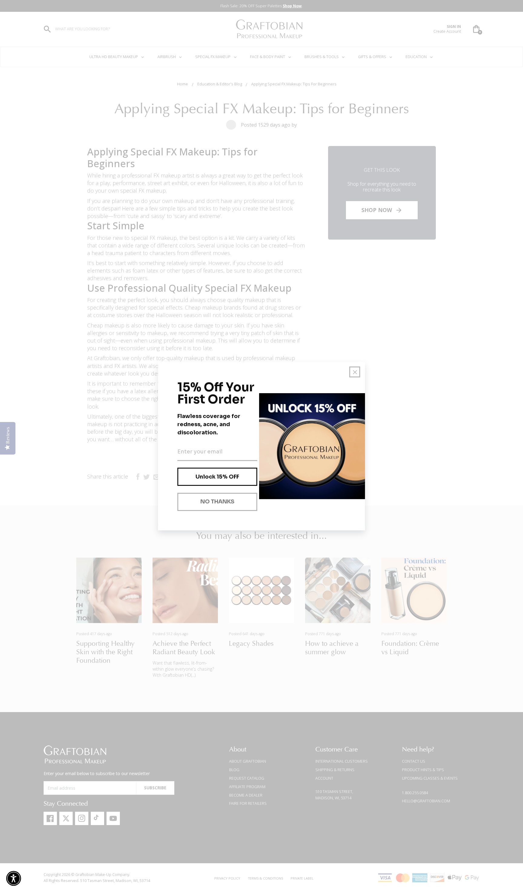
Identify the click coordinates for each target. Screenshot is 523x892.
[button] (13, 878)
